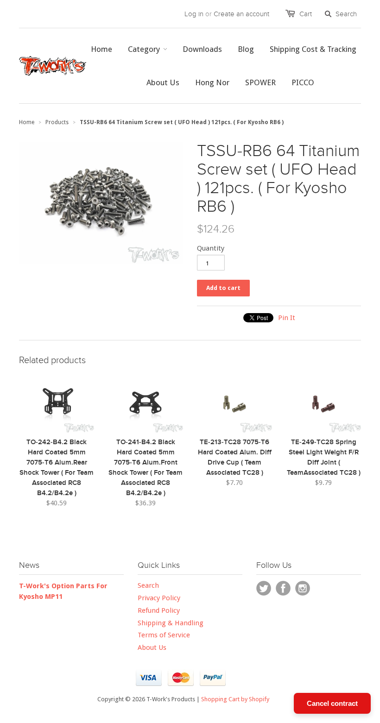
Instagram (302, 588)
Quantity (210, 248)
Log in (193, 14)
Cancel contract (332, 703)
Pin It (286, 318)
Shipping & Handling (170, 623)
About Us (152, 647)
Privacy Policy (159, 598)
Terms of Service (164, 635)
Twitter (263, 588)
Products (57, 122)
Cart (305, 14)
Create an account (241, 14)
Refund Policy (159, 610)
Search (148, 585)
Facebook (283, 588)
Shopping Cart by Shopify (235, 699)
